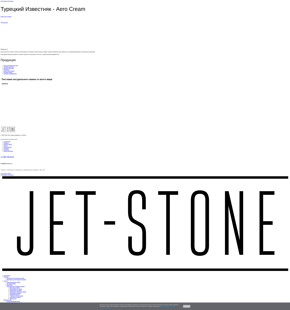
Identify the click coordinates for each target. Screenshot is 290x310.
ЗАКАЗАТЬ (5, 83)
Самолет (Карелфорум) (10, 73)
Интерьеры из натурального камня (16, 279)
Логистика (9, 285)
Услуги (5, 145)
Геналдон (6, 148)
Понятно (187, 306)
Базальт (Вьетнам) (9, 68)
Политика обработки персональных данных (9, 139)
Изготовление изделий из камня (16, 286)
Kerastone (6, 69)
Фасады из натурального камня (15, 278)
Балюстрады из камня (17, 296)
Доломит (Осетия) (9, 67)
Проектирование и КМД (13, 282)
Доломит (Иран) (8, 72)
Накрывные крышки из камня (18, 291)
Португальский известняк (11, 65)
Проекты (6, 143)
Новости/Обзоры (8, 151)
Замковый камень (15, 294)
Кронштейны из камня (16, 289)
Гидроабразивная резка (13, 301)
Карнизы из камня (15, 287)
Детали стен (13, 298)
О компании (7, 141)
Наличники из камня (15, 293)
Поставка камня (11, 283)
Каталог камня (8, 144)
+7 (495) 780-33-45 (7, 157)
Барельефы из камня (16, 290)
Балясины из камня (15, 297)
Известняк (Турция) (6, 16)
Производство (8, 147)
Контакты (6, 149)
